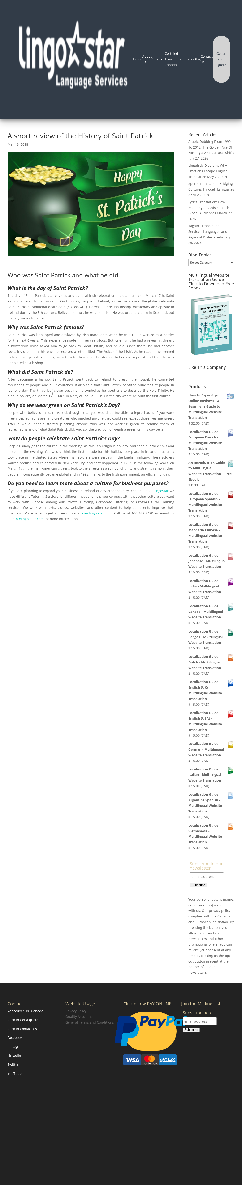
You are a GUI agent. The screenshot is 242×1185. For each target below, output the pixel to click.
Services (158, 59)
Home (137, 59)
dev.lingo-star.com (97, 513)
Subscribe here (197, 1013)
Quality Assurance (79, 1016)
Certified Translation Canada (174, 59)
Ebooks (188, 59)
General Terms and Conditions (89, 1022)
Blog (197, 59)
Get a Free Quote (221, 59)
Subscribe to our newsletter (206, 866)
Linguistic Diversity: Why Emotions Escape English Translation (208, 171)
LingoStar (161, 490)
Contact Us (207, 59)
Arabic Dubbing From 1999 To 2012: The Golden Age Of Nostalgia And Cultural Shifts (211, 147)
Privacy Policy (75, 1011)
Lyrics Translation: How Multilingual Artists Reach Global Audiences (208, 208)
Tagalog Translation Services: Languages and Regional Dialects (207, 231)
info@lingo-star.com (27, 519)
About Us (147, 59)
